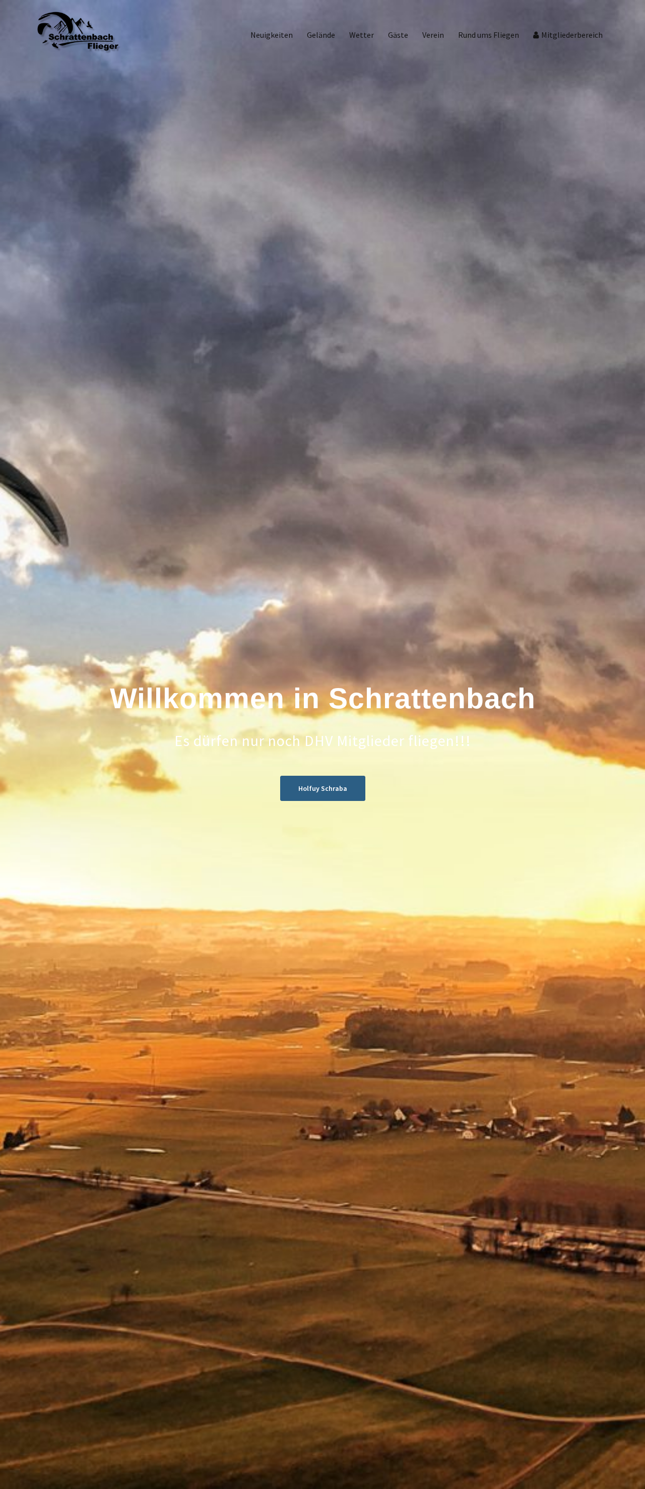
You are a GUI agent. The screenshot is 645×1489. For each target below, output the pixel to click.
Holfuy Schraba (322, 788)
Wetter (361, 35)
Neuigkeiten (271, 35)
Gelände (321, 35)
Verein (433, 35)
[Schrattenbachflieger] (79, 34)
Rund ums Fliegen (488, 35)
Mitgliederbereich (572, 35)
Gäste (398, 35)
